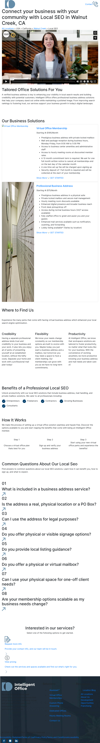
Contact (89, 4)
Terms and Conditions (57, 737)
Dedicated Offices (58, 711)
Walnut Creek (40, 28)
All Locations (8, 28)
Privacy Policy (40, 737)
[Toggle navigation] (3, 4)
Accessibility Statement (11, 737)
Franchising (86, 706)
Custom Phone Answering (56, 704)
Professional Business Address (54, 185)
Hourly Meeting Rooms (60, 715)
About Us (85, 697)
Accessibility (73, 737)
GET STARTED (57, 178)
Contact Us (55, 720)
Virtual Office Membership (51, 128)
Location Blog (89, 690)
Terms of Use (28, 737)
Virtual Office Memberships (56, 696)
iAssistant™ (55, 690)
